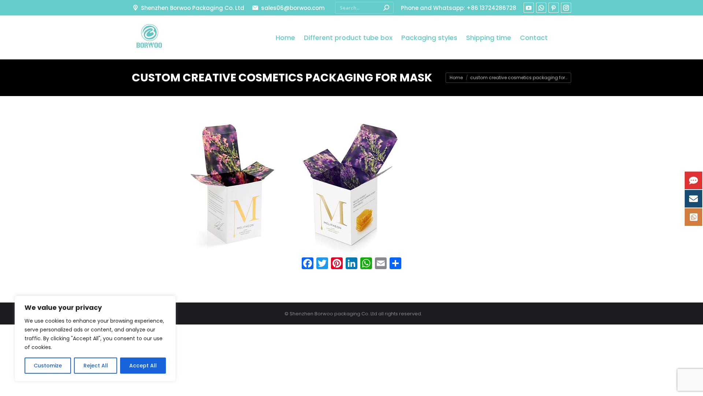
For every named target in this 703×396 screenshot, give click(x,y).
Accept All (143, 365)
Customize (48, 365)
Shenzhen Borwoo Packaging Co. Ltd (192, 8)
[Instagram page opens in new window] (566, 8)
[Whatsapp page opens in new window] (541, 8)
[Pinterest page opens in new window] (553, 8)
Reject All (95, 365)
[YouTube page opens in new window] (529, 8)
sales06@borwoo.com (292, 8)
